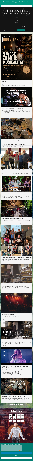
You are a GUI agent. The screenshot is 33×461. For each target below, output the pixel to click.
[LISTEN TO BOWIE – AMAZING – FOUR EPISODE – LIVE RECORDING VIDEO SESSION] (16, 362)
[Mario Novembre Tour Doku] (16, 306)
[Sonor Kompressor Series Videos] (16, 334)
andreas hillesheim (4, 290)
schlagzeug (21, 146)
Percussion (15, 146)
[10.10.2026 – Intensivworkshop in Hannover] (16, 60)
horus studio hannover (10, 146)
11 (18, 404)
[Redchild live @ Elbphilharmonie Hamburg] (16, 187)
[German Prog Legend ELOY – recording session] (16, 132)
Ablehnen (16, 455)
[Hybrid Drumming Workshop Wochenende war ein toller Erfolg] (16, 244)
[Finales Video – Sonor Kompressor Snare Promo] (16, 278)
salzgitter (3, 115)
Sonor (8, 290)
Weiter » (21, 404)
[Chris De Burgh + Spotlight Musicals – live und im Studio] (16, 161)
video (8, 345)
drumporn (3, 146)
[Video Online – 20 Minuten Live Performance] (16, 102)
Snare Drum (3, 345)
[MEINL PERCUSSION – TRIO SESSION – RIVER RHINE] (16, 390)
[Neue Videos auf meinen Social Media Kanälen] (16, 212)
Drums (6, 146)
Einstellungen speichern (16, 457)
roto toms (18, 146)
